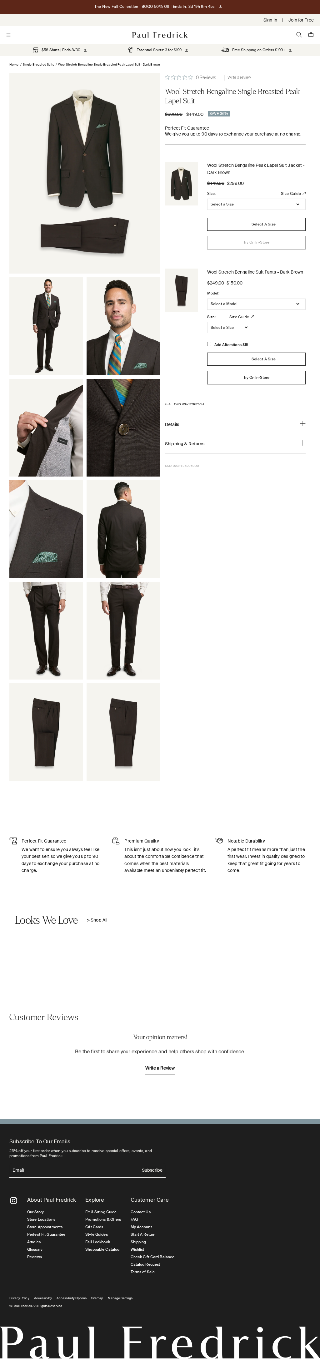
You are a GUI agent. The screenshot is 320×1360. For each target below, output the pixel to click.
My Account (141, 1226)
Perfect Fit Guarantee (46, 1234)
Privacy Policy (19, 1298)
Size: (211, 193)
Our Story (35, 1211)
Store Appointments (44, 1226)
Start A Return (143, 1234)
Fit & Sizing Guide (101, 1211)
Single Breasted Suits (38, 64)
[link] (56, 50)
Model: (213, 293)
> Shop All (97, 920)
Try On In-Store (256, 377)
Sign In (270, 20)
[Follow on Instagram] (13, 1200)
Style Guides (96, 1234)
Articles (34, 1241)
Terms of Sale (143, 1271)
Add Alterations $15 (231, 344)
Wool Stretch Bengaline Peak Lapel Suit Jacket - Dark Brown (256, 168)
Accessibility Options (72, 1298)
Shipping (138, 1241)
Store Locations (41, 1219)
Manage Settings (120, 1298)
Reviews (34, 1256)
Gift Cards (94, 1226)
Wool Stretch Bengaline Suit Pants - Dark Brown (255, 272)
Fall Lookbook (97, 1241)
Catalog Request (145, 1264)
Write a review (239, 78)
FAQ (134, 1219)
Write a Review (160, 1068)
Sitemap (97, 1298)
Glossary (34, 1249)
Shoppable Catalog (102, 1249)
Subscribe (152, 1170)
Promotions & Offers (103, 1219)
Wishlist (137, 1249)
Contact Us (141, 1211)
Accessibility (43, 1298)
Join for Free (301, 20)
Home (14, 64)
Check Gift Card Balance (153, 1256)
